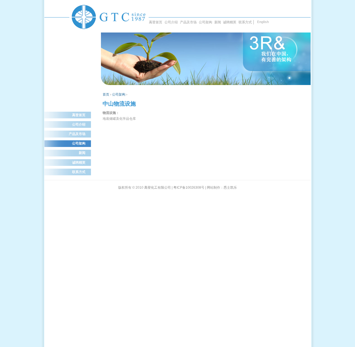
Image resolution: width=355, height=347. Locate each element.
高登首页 (155, 22)
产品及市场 (188, 22)
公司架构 (205, 22)
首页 (106, 94)
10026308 (193, 187)
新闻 (217, 22)
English (263, 22)
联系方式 (245, 22)
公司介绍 (171, 22)
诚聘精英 (229, 22)
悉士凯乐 (230, 187)
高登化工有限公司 (157, 187)
